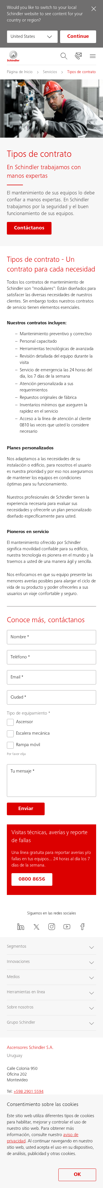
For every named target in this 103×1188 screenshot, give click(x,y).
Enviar (25, 808)
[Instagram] (51, 927)
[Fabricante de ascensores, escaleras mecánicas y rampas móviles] (13, 56)
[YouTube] (67, 927)
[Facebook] (82, 927)
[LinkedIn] (20, 927)
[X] (36, 927)
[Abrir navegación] (92, 56)
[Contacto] (78, 56)
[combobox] (32, 36)
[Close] (93, 8)
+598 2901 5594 (28, 1092)
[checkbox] (20, 722)
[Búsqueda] (64, 56)
